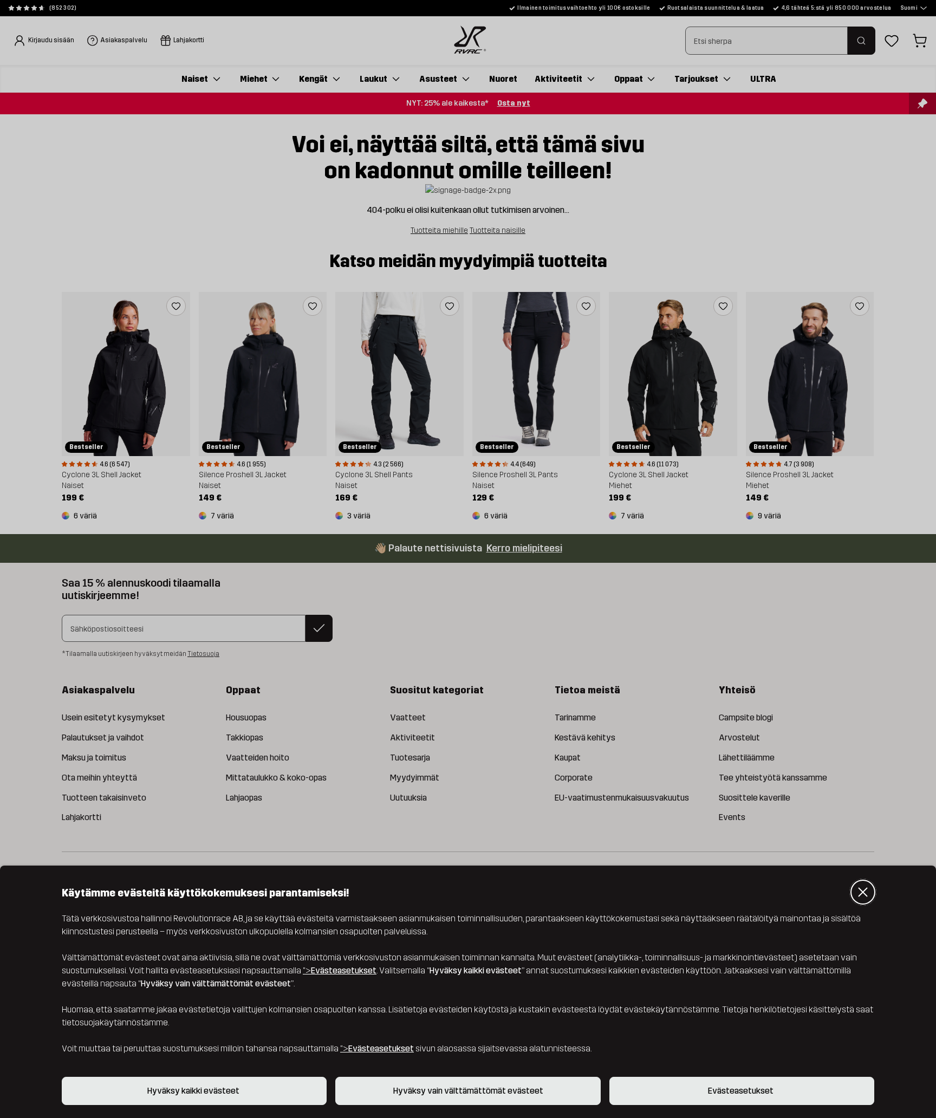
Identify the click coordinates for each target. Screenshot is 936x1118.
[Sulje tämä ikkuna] (862, 892)
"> (339, 970)
